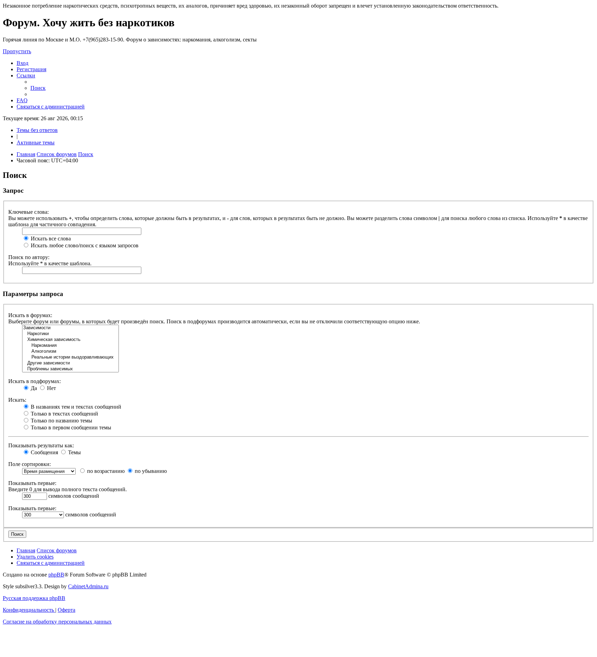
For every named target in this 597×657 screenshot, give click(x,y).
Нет (51, 388)
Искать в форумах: (30, 315)
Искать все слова (50, 238)
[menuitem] (22, 63)
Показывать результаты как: (41, 445)
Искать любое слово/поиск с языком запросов (84, 245)
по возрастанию (105, 471)
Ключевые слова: (28, 212)
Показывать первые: (32, 483)
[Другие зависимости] (70, 363)
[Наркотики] (70, 334)
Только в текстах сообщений (63, 414)
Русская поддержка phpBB (34, 598)
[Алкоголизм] (70, 351)
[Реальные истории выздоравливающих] (70, 357)
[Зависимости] (70, 328)
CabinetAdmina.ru (88, 586)
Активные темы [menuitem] (36, 142)
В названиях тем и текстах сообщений (75, 407)
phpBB (56, 575)
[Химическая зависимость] (70, 340)
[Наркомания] (70, 346)
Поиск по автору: (28, 257)
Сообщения (43, 452)
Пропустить (17, 51)
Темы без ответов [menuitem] (37, 130)
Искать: (17, 400)
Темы (74, 452)
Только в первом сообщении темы (70, 427)
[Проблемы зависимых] (70, 369)
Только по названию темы (60, 420)
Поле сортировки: (29, 464)
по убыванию (150, 471)
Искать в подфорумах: (34, 381)
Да (33, 388)
